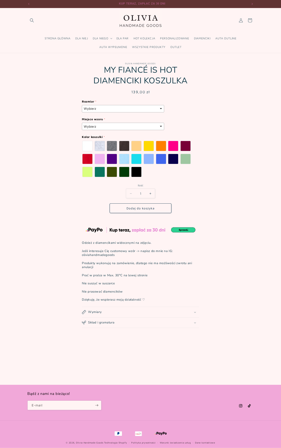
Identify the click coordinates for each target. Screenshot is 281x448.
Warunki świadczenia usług (175, 442)
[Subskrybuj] (96, 405)
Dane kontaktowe (205, 442)
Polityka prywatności (143, 442)
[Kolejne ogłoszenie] (252, 4)
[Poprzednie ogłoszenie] (28, 4)
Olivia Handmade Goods (89, 442)
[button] (31, 20)
